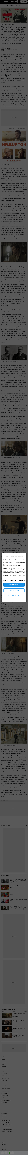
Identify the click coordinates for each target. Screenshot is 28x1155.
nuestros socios (21, 559)
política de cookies (17, 575)
